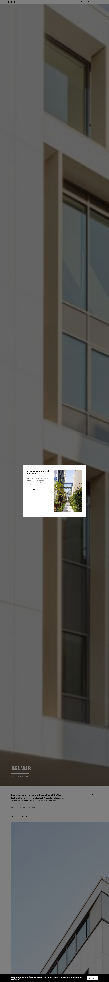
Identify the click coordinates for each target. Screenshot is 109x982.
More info (17, 979)
